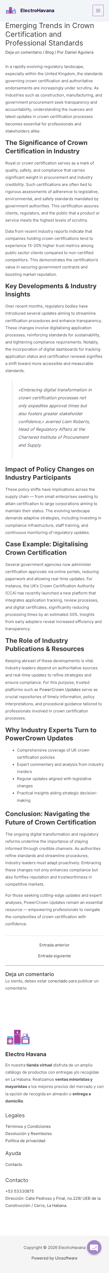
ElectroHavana (37, 10)
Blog (49, 52)
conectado (57, 981)
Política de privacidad (25, 1140)
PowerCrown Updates (60, 689)
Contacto (13, 1164)
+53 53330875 (19, 1191)
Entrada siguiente (54, 956)
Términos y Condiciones (28, 1126)
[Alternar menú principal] (98, 10)
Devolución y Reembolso (28, 1133)
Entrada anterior (54, 945)
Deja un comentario (23, 52)
